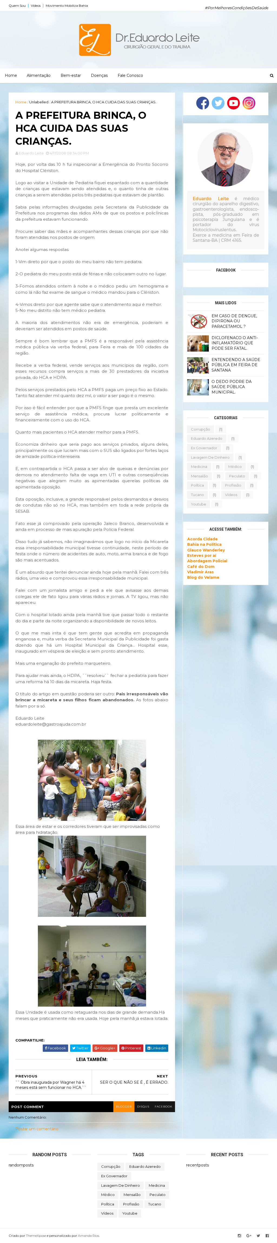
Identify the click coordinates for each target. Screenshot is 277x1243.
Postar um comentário (36, 1128)
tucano (197, 494)
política (197, 485)
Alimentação (39, 75)
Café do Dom (201, 566)
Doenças (99, 75)
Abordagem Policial (207, 560)
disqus (143, 1106)
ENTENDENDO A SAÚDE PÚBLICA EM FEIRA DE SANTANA (236, 365)
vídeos (231, 494)
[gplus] (248, 1236)
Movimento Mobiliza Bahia (67, 6)
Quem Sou (17, 6)
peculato (237, 476)
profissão (233, 485)
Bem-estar (71, 75)
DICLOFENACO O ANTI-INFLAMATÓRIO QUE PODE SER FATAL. (235, 343)
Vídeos (36, 6)
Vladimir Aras (200, 572)
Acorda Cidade (202, 539)
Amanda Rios (88, 1236)
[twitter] (258, 1236)
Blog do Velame (203, 577)
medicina (199, 466)
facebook (163, 1106)
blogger (124, 1106)
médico (235, 466)
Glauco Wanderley (206, 550)
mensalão (199, 476)
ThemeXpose (36, 1236)
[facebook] (267, 1236)
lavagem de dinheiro (210, 457)
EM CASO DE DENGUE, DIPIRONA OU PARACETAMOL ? (234, 321)
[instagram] (239, 1236)
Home (11, 75)
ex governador (204, 448)
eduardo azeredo (206, 438)
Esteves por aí (201, 555)
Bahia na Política (204, 544)
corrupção (200, 429)
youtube (198, 504)
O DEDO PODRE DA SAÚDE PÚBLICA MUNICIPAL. (232, 387)
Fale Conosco (130, 75)
